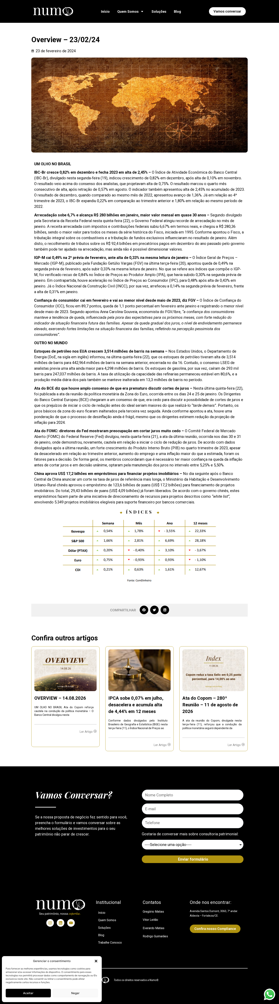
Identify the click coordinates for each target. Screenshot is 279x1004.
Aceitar (28, 993)
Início (105, 11)
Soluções (158, 11)
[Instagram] (50, 923)
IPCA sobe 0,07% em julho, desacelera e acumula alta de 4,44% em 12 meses (135, 704)
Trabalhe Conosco (110, 942)
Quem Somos (128, 11)
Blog (177, 11)
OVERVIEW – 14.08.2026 (60, 698)
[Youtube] (71, 923)
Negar (75, 993)
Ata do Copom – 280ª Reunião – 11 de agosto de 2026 (210, 704)
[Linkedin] (60, 923)
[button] (96, 961)
